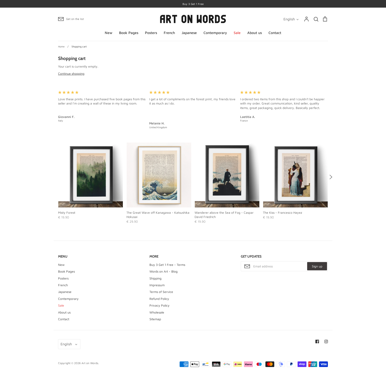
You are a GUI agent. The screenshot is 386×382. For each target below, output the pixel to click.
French (169, 33)
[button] (55, 177)
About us (254, 33)
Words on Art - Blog (163, 271)
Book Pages (128, 33)
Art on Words (90, 363)
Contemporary (215, 33)
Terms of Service (161, 292)
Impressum (157, 285)
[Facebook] (317, 341)
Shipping (155, 278)
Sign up (317, 266)
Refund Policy (159, 299)
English (289, 19)
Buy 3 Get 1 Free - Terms (167, 265)
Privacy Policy (159, 305)
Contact (275, 33)
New (108, 33)
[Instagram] (326, 341)
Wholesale (156, 312)
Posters (151, 33)
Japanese (189, 33)
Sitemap (155, 319)
